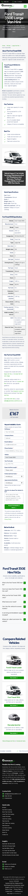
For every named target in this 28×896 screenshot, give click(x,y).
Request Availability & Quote (14, 506)
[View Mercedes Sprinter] (14, 717)
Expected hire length (11, 467)
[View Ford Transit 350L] (14, 689)
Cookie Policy (8, 891)
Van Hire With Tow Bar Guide (9, 853)
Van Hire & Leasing (7, 809)
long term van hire (18, 391)
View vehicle (13, 677)
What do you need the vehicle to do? (14, 491)
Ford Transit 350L (14, 697)
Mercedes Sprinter (14, 725)
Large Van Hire (15, 45)
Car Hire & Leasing (6, 827)
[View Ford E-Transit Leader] (14, 659)
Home (3, 45)
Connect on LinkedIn (9, 866)
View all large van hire (8, 741)
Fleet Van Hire (5, 821)
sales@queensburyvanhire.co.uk (13, 401)
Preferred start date (11, 473)
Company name (9, 435)
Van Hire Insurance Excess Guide (10, 855)
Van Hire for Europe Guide (8, 846)
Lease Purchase (6, 816)
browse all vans (21, 741)
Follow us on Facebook (10, 864)
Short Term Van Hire (7, 812)
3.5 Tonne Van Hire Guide (8, 850)
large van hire (8, 374)
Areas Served (5, 830)
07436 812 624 (8, 798)
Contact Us (5, 834)
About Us (4, 832)
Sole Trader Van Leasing (8, 823)
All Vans (8, 45)
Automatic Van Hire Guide (8, 843)
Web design (9, 893)
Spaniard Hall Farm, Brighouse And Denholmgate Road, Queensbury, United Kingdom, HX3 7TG (14, 885)
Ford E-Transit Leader (14, 668)
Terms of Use (8, 889)
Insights (4, 841)
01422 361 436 (4, 2)
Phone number (9, 448)
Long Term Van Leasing (8, 814)
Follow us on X (8, 868)
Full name (8, 429)
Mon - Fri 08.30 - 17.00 (17, 2)
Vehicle (7, 454)
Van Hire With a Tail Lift (8, 848)
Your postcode (9, 461)
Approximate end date (11, 480)
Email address (9, 442)
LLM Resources (18, 891)
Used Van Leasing (6, 818)
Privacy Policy (8, 519)
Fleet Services (5, 825)
